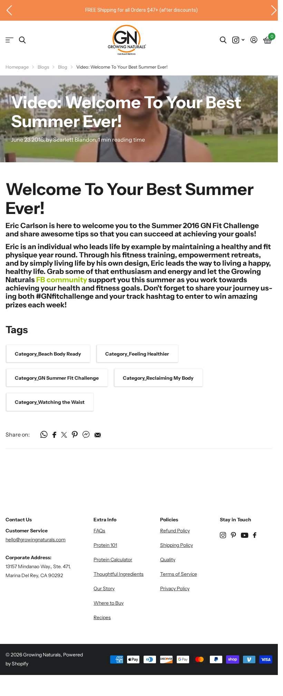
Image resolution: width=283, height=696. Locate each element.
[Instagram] (223, 535)
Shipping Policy (176, 545)
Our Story (104, 588)
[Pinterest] (233, 535)
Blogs (43, 67)
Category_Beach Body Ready (48, 354)
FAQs (99, 531)
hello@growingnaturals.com (36, 539)
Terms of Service (178, 574)
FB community (61, 279)
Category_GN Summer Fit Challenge (57, 378)
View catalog (9, 40)
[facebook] (254, 535)
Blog (62, 67)
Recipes (102, 617)
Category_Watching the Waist (50, 402)
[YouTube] (244, 535)
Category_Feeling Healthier (137, 354)
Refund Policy (175, 531)
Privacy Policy (174, 588)
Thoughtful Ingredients (119, 574)
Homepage (17, 67)
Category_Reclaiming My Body (158, 378)
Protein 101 (105, 545)
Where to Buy (109, 603)
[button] (6, 10)
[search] (22, 40)
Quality (167, 559)
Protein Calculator (113, 559)
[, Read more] (238, 40)
